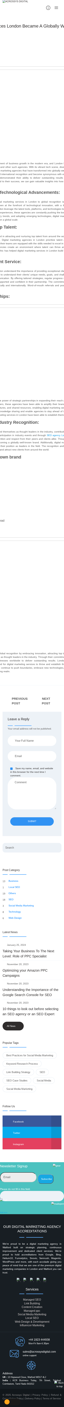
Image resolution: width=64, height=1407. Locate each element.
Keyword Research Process (22, 1063)
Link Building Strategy (18, 1072)
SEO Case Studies (16, 1080)
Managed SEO (32, 1299)
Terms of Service (52, 1398)
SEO (11, 899)
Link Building (32, 1303)
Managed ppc (32, 1310)
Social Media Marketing (21, 905)
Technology (15, 911)
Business (14, 881)
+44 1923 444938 (39, 1339)
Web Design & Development (32, 1321)
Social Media (44, 1080)
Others (13, 893)
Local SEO (15, 887)
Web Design (15, 918)
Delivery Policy (33, 1398)
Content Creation (32, 1307)
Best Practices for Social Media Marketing (29, 1055)
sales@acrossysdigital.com (39, 1351)
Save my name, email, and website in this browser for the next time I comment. (31, 772)
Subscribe (46, 1179)
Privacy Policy (40, 1394)
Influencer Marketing (32, 1325)
